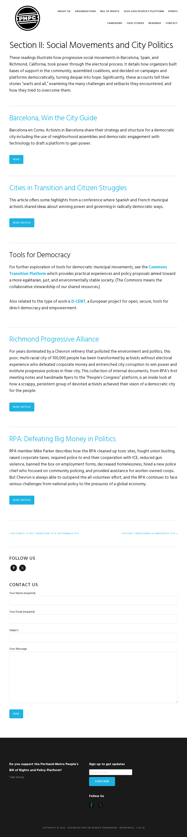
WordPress (126, 828)
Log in (140, 828)
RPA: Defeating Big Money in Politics (62, 439)
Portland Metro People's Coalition (27, 18)
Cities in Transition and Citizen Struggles (68, 188)
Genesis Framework (104, 828)
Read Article (22, 223)
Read (16, 159)
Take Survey (16, 777)
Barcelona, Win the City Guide (53, 118)
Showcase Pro (77, 828)
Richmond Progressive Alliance (54, 340)
